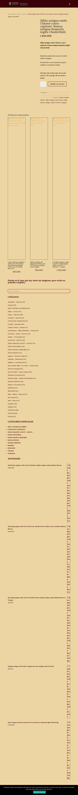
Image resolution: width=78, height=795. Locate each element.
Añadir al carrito (57, 84)
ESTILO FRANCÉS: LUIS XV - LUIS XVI (20, 343)
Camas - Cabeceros (14, 315)
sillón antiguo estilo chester (54, 100)
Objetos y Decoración (14, 385)
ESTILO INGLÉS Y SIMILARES (56, 95)
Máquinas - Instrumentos (16, 362)
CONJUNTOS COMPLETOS (16, 321)
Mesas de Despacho (14, 369)
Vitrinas (10, 416)
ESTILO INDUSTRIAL (14, 346)
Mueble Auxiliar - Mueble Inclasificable (20, 378)
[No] (76, 790)
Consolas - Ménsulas (14, 324)
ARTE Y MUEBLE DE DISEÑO (17, 308)
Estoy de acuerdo (39, 792)
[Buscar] (68, 291)
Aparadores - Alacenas (15, 302)
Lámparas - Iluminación (15, 359)
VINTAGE (11, 413)
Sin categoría (12, 397)
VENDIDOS (11, 410)
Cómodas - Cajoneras (14, 318)
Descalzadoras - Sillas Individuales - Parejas (21, 330)
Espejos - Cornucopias (15, 337)
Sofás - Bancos (12, 400)
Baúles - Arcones (13, 311)
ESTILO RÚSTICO (13, 353)
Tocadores (11, 404)
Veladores (11, 407)
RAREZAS (11, 388)
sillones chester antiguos (59, 102)
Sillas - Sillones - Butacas (20, 14)
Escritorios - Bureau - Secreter (17, 334)
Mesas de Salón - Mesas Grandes (18, 372)
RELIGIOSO (11, 391)
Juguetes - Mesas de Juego (16, 356)
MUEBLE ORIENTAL (14, 381)
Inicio (9, 14)
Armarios (11, 305)
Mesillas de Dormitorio (15, 375)
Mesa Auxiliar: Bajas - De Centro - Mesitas (21, 365)
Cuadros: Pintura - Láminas (16, 327)
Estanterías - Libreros (15, 340)
